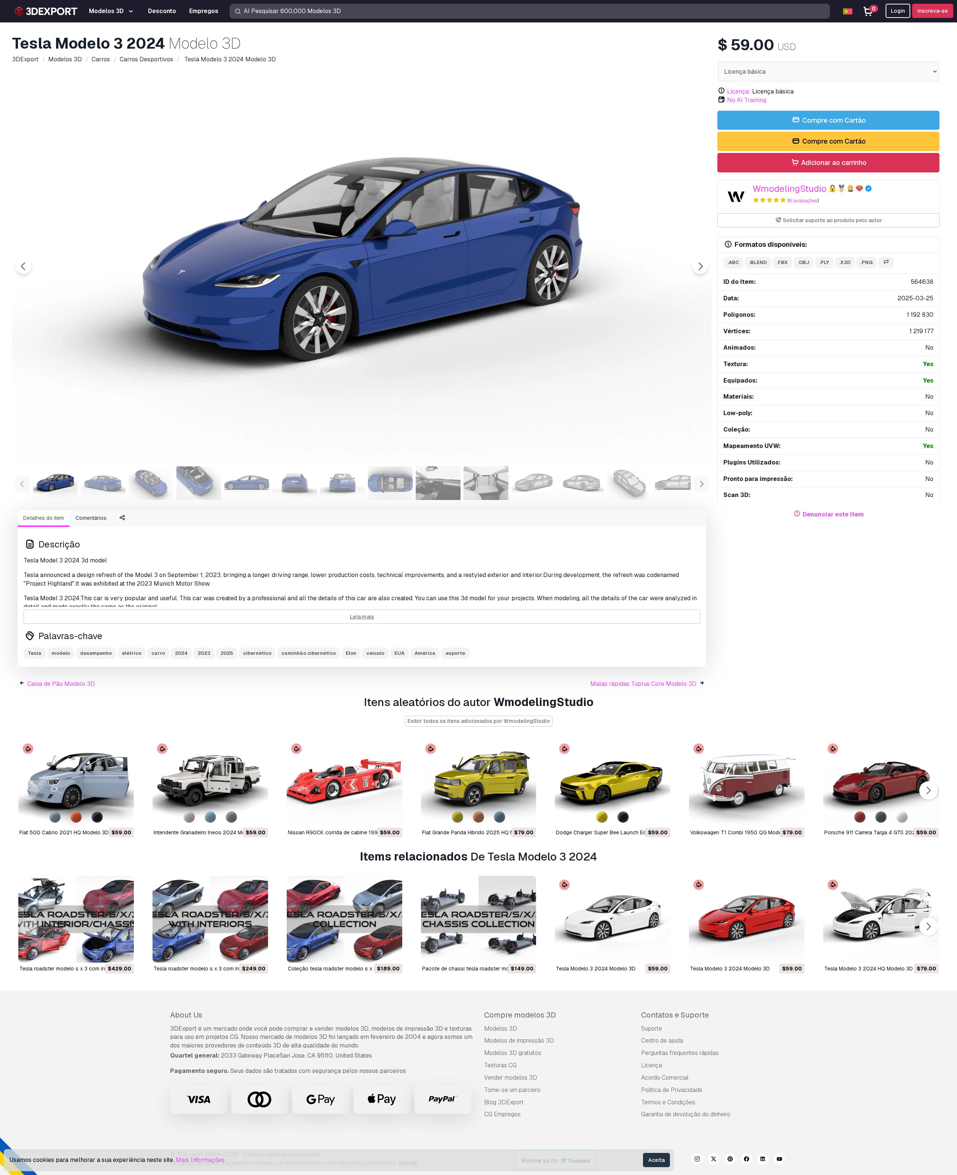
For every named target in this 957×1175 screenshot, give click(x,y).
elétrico (131, 653)
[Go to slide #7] (342, 483)
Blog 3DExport (504, 1102)
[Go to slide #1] (55, 483)
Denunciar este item (833, 514)
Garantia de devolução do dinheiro (685, 1114)
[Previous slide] (23, 266)
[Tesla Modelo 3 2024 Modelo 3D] (612, 919)
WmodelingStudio (790, 188)
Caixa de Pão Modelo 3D (61, 684)
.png (867, 262)
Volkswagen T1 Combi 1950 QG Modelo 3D (742, 832)
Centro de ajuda (662, 1040)
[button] (928, 790)
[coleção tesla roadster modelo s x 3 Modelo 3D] (344, 919)
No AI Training (746, 100)
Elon (351, 653)
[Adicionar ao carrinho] (107, 816)
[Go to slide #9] (438, 483)
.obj (803, 262)
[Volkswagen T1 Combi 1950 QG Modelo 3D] (746, 783)
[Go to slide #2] (103, 483)
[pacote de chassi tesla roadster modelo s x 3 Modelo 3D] (478, 919)
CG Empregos (502, 1114)
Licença (651, 1065)
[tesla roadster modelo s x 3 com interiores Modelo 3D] (210, 919)
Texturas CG (500, 1065)
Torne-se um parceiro (512, 1090)
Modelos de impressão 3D (519, 1040)
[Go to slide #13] (629, 483)
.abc (733, 262)
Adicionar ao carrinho (833, 162)
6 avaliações (803, 200)
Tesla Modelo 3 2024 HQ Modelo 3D (868, 968)
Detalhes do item (43, 518)
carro (158, 653)
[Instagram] (697, 1160)
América (425, 653)
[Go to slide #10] (486, 483)
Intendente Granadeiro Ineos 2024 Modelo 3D (209, 832)
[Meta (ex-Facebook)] (746, 1160)
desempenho (96, 653)
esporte (455, 653)
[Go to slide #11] (533, 483)
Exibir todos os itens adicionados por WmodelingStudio (478, 721)
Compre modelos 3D (520, 1015)
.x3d (844, 262)
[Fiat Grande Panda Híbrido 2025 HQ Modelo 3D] (478, 783)
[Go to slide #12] (581, 483)
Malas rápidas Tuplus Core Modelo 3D (643, 684)
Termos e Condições (668, 1102)
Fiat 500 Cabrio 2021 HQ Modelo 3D (64, 832)
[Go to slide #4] (198, 483)
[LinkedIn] (763, 1160)
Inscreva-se (932, 10)
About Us (186, 1015)
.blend (758, 262)
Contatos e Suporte (675, 1015)
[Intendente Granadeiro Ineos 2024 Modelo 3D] (210, 783)
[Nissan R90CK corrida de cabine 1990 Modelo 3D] (344, 783)
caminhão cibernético (308, 653)
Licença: (739, 91)
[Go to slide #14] (677, 483)
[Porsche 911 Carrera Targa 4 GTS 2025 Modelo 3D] (881, 783)
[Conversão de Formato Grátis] (886, 262)
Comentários (91, 518)
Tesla (34, 653)
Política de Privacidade (671, 1090)
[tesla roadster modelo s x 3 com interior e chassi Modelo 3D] (76, 919)
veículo (375, 653)
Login (898, 10)
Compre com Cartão (833, 120)
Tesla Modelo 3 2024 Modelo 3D (596, 968)
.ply (824, 262)
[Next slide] (700, 266)
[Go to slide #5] (246, 483)
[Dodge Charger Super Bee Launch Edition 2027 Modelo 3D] (612, 783)
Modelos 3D (500, 1029)
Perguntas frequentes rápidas (680, 1053)
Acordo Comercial (665, 1078)
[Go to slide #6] (294, 483)
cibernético (257, 653)
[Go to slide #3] (151, 483)
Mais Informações (200, 1160)
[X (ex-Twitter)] (713, 1160)
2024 (181, 653)
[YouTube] (779, 1160)
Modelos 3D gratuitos (512, 1053)
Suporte (651, 1029)
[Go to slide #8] (390, 483)
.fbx (782, 262)
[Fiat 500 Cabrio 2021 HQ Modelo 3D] (76, 783)
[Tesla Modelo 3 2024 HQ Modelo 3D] (881, 919)
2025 (227, 653)
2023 (204, 653)
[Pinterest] (730, 1160)
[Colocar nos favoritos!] (123, 816)
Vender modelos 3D (510, 1078)
